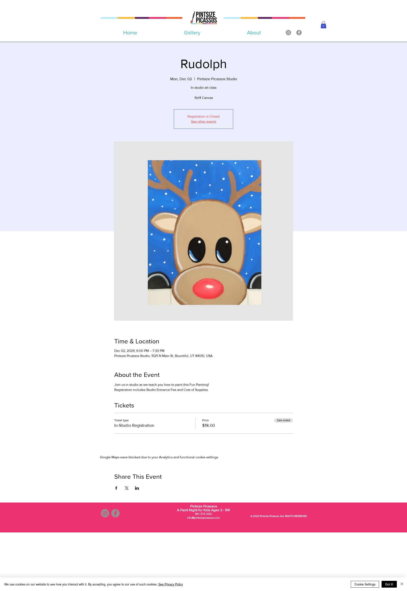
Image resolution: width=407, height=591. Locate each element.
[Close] (401, 584)
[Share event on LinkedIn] (137, 488)
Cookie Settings (364, 584)
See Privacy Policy (170, 584)
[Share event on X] (127, 488)
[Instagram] (288, 32)
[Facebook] (299, 32)
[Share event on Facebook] (116, 488)
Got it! (389, 584)
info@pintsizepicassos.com (203, 517)
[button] (323, 24)
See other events (203, 121)
